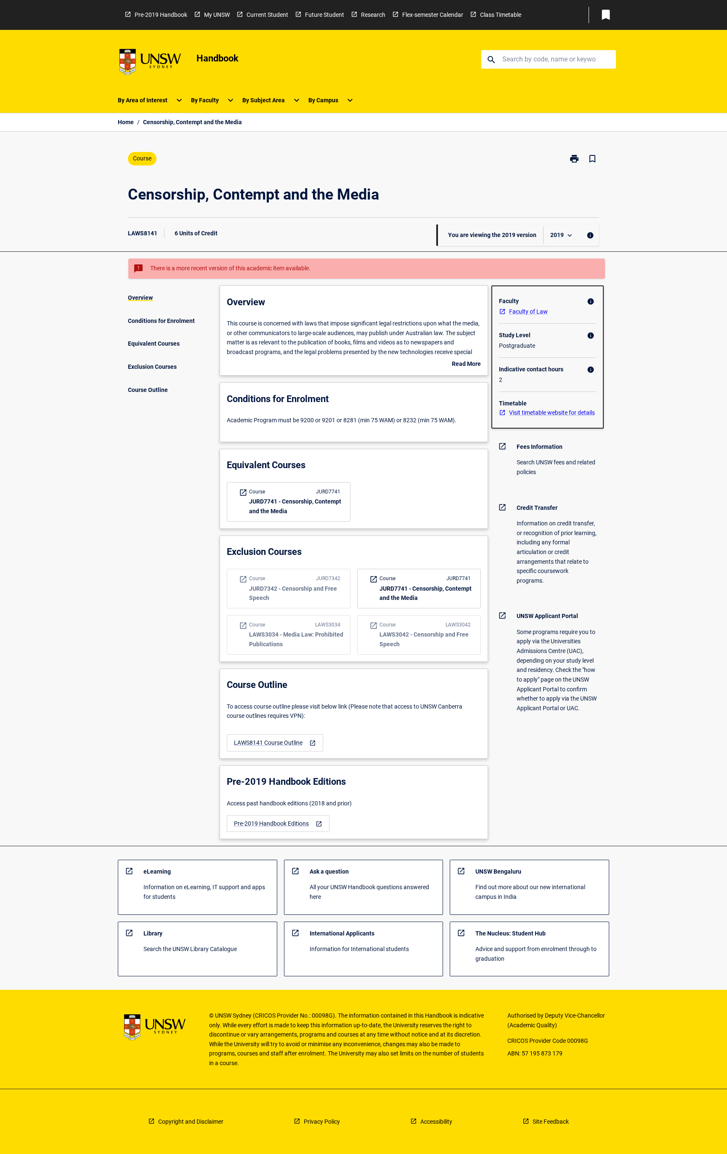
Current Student (267, 14)
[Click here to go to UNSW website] (150, 63)
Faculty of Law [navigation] (528, 311)
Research (373, 14)
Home (126, 122)
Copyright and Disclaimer (190, 1121)
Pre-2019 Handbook (161, 14)
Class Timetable (500, 14)
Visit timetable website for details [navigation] (552, 412)
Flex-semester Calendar (432, 14)
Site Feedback (551, 1121)
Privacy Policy (322, 1121)
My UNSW (217, 14)
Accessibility (436, 1121)
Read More (466, 364)
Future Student (324, 14)
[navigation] (275, 743)
